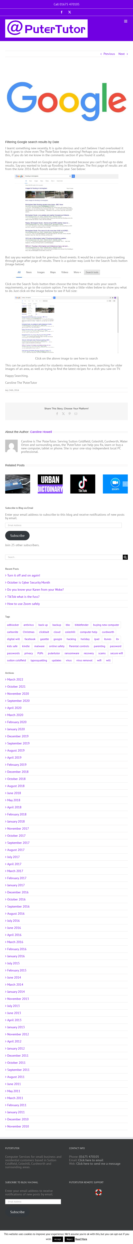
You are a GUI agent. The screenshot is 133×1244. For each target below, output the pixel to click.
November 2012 (18, 1034)
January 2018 (16, 821)
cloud (57, 632)
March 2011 (15, 1098)
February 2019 (16, 765)
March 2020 (15, 715)
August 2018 (16, 786)
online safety (56, 646)
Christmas (28, 632)
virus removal (84, 660)
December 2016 (18, 892)
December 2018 (18, 772)
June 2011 (14, 1084)
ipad (96, 639)
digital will (13, 639)
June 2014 (14, 977)
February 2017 (16, 878)
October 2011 (16, 1063)
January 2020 (16, 729)
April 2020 (14, 708)
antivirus (29, 625)
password (115, 646)
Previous (109, 54)
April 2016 (14, 935)
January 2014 (16, 992)
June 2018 (14, 793)
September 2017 (18, 843)
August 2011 (16, 1077)
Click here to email (90, 1160)
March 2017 (15, 871)
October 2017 (16, 836)
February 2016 (16, 949)
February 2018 (16, 814)
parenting (99, 646)
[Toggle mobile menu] (126, 21)
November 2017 (18, 828)
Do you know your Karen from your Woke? (35, 590)
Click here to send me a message (98, 1164)
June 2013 (14, 1013)
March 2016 (15, 942)
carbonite (12, 632)
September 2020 (18, 701)
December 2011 (18, 1056)
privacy (28, 653)
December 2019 (18, 736)
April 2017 (14, 864)
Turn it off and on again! (23, 575)
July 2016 (13, 921)
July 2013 (13, 1006)
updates (56, 660)
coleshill (70, 632)
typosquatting (39, 660)
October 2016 (16, 899)
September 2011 (18, 1070)
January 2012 (16, 1048)
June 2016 (14, 928)
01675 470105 (89, 1157)
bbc (68, 625)
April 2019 (14, 757)
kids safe (12, 646)
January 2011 (16, 1112)
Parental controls (79, 646)
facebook (30, 639)
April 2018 (14, 807)
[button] (7, 484)
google (58, 639)
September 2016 (18, 906)
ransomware (72, 653)
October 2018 (16, 779)
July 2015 (13, 963)
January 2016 (16, 956)
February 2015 (16, 970)
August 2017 (16, 850)
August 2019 (16, 750)
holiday (85, 639)
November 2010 (18, 1126)
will (108, 660)
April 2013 (14, 1020)
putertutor (54, 653)
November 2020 (18, 694)
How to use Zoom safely (23, 604)
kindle (26, 646)
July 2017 (13, 857)
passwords (13, 653)
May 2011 (13, 1091)
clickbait (44, 632)
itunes (107, 639)
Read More (81, 1239)
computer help (88, 632)
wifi (99, 660)
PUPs (40, 653)
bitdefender (81, 625)
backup (56, 625)
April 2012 (14, 1041)
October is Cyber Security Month (28, 582)
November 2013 (18, 999)
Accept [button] (57, 1239)
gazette (44, 639)
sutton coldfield (16, 660)
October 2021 (16, 686)
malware (39, 646)
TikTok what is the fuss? (23, 597)
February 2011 (16, 1105)
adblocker (13, 625)
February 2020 (16, 722)
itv (117, 639)
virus (69, 660)
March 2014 (15, 985)
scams (102, 653)
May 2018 (13, 800)
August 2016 (16, 914)
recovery (89, 653)
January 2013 (16, 1027)
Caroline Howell (41, 432)
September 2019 (18, 743)
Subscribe (17, 535)
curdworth (108, 632)
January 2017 (16, 885)
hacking (71, 639)
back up (43, 625)
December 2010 (18, 1119)
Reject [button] (70, 1239)
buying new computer (106, 625)
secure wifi (116, 653)
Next (121, 54)
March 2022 (15, 679)
